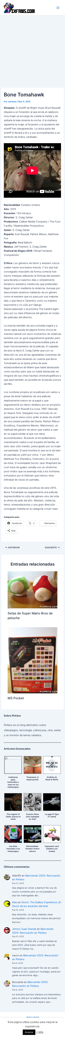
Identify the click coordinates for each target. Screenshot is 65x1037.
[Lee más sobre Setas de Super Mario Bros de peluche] (32, 589)
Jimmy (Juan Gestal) (24, 929)
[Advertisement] (32, 49)
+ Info (39, 1032)
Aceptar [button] (29, 1032)
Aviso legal (32, 1017)
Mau (14, 902)
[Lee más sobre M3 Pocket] (32, 660)
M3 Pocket (16, 698)
